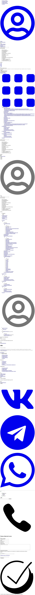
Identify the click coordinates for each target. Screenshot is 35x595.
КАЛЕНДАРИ (6, 234)
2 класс (7, 262)
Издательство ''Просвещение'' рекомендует (8, 364)
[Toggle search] (1, 158)
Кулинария (7, 241)
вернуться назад (4, 353)
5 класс (7, 264)
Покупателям (4, 363)
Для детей (7, 227)
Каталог (3, 220)
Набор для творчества (9, 244)
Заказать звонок (2, 46)
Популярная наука (8, 246)
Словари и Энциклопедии (8, 255)
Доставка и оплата (5, 355)
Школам (5, 290)
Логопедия (5, 250)
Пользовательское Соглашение (7, 370)
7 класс (7, 266)
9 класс (7, 268)
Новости (3, 358)
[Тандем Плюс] (2, 42)
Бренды (3, 292)
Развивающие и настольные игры (9, 254)
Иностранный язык (7, 223)
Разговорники (8, 230)
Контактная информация (8, 285)
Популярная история (9, 245)
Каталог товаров (4, 107)
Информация (4, 273)
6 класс (7, 265)
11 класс (7, 261)
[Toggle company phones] (1, 157)
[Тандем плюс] (2, 156)
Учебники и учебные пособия (10, 233)
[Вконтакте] (17, 414)
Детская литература (9, 239)
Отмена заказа (6, 278)
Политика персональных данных (9, 280)
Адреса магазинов (7, 284)
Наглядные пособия (9, 229)
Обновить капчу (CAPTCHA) (5, 555)
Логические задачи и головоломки (11, 243)
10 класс (7, 260)
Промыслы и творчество (9, 248)
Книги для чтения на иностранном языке (12, 228)
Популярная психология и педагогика (12, 247)
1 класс (7, 259)
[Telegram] (17, 450)
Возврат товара (6, 277)
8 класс (7, 267)
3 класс (7, 263)
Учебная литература (7, 256)
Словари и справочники (9, 231)
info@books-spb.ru (3, 343)
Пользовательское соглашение (8, 279)
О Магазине (4, 281)
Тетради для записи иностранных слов (12, 232)
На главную (2, 352)
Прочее (7, 270)
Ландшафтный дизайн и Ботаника (11, 242)
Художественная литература (8, 272)
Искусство (7, 240)
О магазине (4, 362)
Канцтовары (6, 235)
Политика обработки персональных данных (9, 371)
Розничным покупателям (8, 289)
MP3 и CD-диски (8, 226)
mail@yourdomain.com (3, 350)
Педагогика (6, 252)
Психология (6, 253)
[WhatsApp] (17, 489)
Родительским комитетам (8, 291)
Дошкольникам (8, 269)
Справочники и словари (9, 271)
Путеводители (8, 249)
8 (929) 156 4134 (2, 44)
